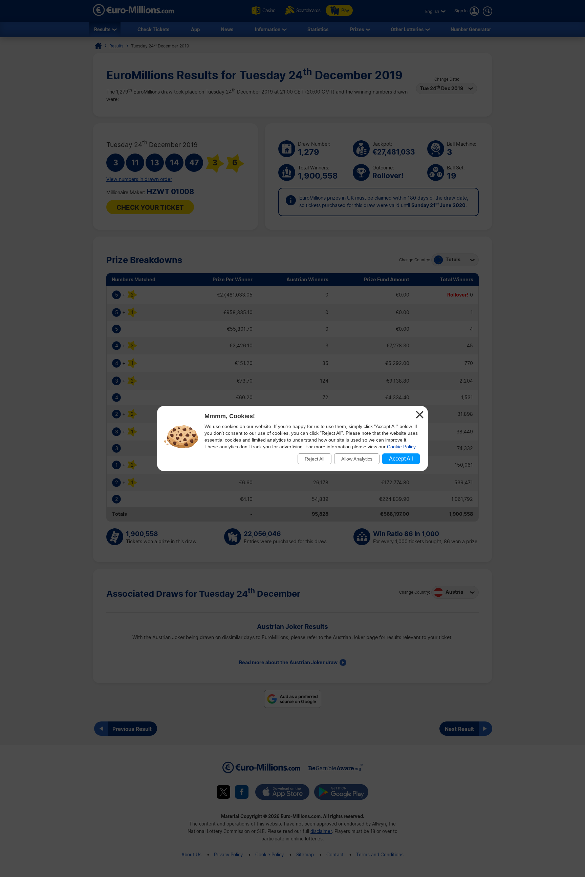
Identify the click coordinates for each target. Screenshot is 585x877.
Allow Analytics (356, 459)
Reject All (314, 459)
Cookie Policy (401, 446)
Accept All (401, 459)
